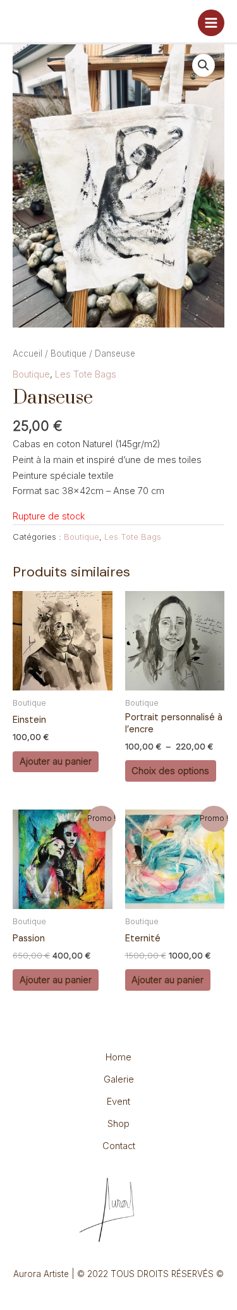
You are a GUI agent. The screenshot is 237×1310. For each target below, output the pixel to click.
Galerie (119, 1079)
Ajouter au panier (56, 761)
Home (118, 1057)
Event (118, 1101)
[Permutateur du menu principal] (211, 23)
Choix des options (170, 771)
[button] (203, 65)
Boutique (69, 353)
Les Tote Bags (85, 374)
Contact (118, 1146)
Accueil (27, 353)
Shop (118, 1123)
